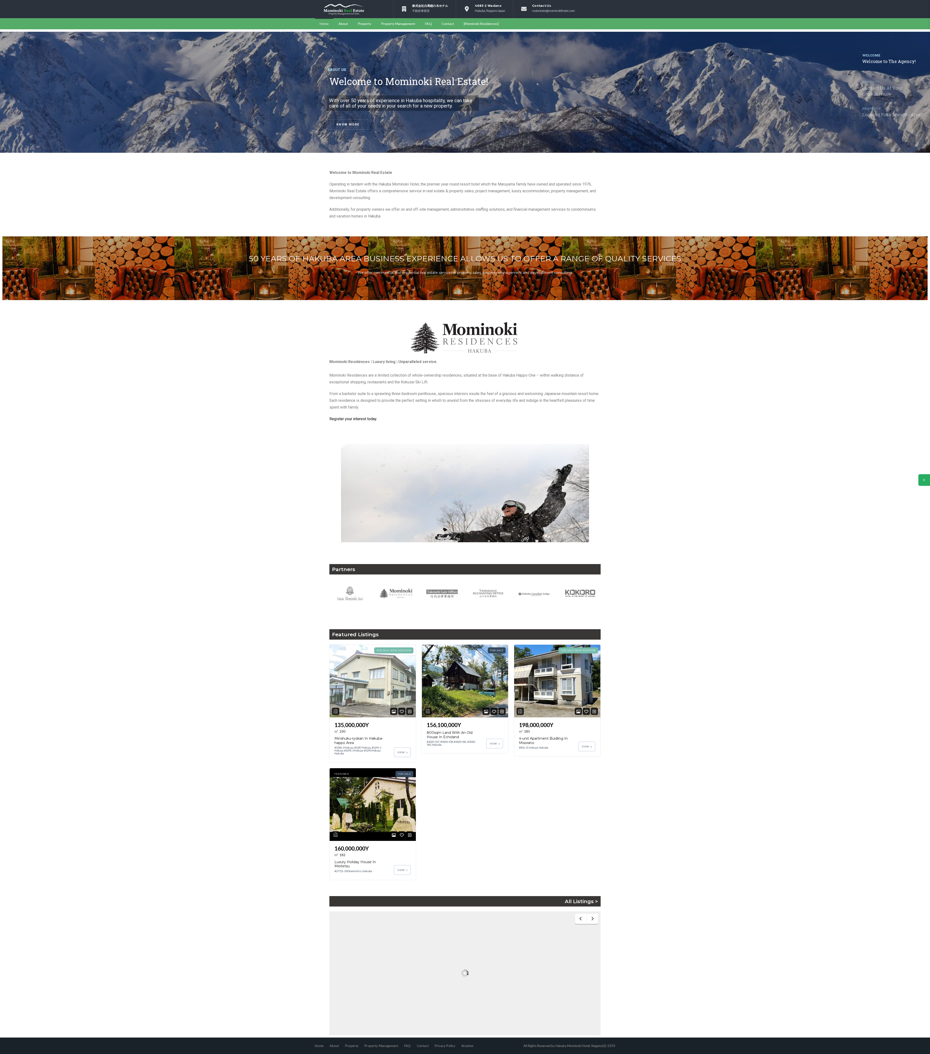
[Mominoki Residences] (481, 24)
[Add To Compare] (409, 711)
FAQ (428, 24)
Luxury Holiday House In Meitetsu (355, 864)
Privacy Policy (445, 1046)
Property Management (398, 24)
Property (364, 24)
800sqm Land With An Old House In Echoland (450, 734)
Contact (448, 24)
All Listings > (581, 901)
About (343, 24)
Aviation (467, 1046)
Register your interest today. (353, 419)
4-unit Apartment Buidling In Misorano (543, 740)
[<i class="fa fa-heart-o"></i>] (402, 711)
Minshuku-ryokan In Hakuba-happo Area (358, 740)
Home (324, 24)
